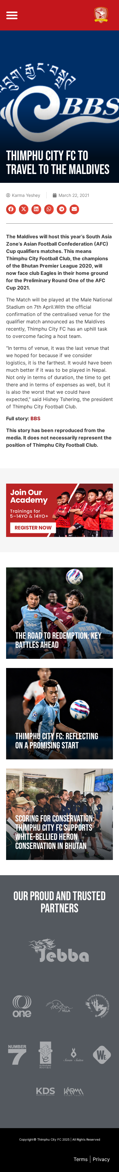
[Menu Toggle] (12, 15)
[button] (11, 209)
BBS (35, 418)
